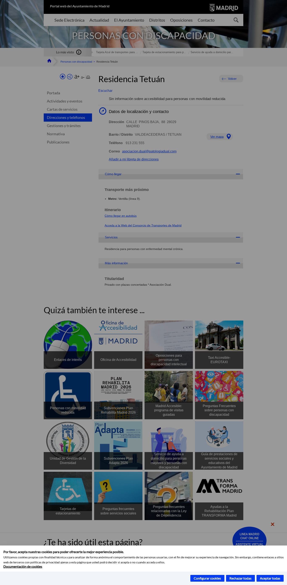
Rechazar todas (240, 578)
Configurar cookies (207, 578)
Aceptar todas (270, 578)
